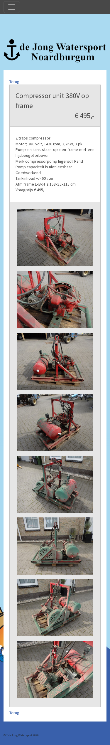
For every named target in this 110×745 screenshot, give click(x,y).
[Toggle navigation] (12, 7)
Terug (14, 81)
